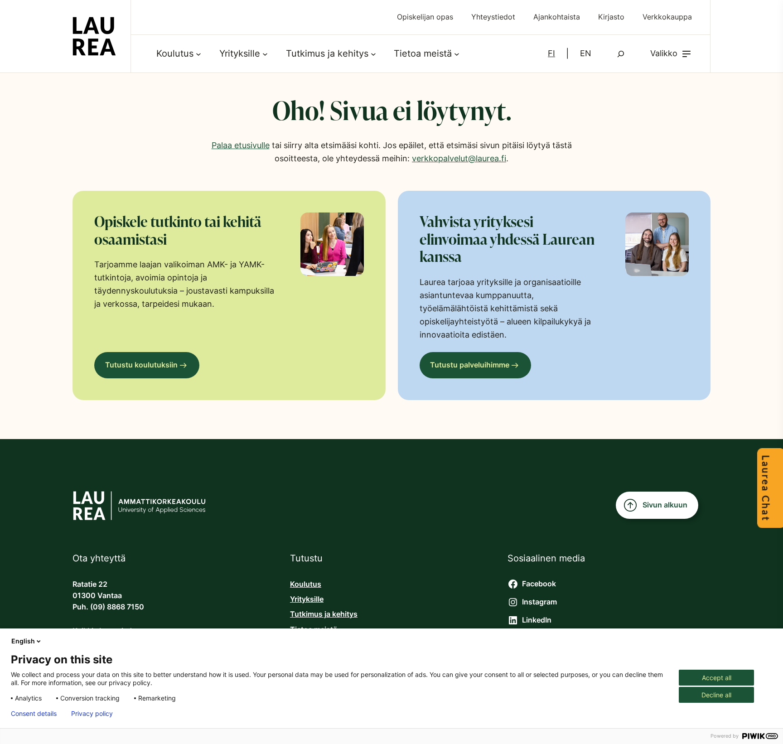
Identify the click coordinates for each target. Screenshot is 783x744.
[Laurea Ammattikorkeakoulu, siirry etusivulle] (94, 36)
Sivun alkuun (665, 505)
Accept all (716, 677)
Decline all (716, 695)
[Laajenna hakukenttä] (621, 54)
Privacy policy (92, 713)
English (23, 641)
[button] (671, 53)
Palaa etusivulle (241, 145)
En (585, 53)
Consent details (34, 713)
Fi (551, 53)
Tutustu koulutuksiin (141, 365)
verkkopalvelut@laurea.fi (459, 158)
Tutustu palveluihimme (469, 365)
